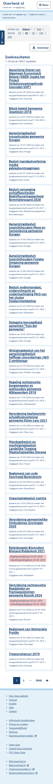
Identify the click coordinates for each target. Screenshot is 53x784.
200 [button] (10, 37)
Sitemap (13, 732)
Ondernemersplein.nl (20, 769)
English (12, 703)
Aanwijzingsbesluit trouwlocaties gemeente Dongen (26, 136)
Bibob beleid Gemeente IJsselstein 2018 (25, 110)
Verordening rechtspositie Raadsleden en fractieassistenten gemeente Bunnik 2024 (27, 590)
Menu (45, 5)
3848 (39, 681)
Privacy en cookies (18, 724)
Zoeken (13, 711)
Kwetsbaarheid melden (21, 735)
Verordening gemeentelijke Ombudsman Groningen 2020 (28, 523)
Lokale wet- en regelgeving (14, 14)
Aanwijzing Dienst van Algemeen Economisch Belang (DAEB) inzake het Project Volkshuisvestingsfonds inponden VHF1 (27, 78)
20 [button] (26, 33)
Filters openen (2, 38)
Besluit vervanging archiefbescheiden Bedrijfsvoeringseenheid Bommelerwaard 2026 (26, 195)
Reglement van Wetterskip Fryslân (28, 631)
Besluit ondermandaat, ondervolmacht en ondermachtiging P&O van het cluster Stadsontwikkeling (28, 294)
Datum (27, 29)
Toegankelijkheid (18, 728)
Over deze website (18, 696)
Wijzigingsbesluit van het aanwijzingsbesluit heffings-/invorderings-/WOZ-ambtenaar (29, 356)
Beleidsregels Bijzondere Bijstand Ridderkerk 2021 (27, 549)
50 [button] (33, 33)
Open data (14, 744)
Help (11, 707)
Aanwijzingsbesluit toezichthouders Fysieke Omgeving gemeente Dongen (26, 261)
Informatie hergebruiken (22, 720)
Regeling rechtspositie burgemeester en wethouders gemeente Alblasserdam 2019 (25, 387)
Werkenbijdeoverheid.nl (21, 773)
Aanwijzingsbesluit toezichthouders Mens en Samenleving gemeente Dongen (27, 229)
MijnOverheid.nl (17, 761)
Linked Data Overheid (20, 748)
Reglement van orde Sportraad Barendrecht (25, 475)
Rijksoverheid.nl (17, 765)
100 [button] (41, 33)
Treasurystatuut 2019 (24, 654)
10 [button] (19, 33)
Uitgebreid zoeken (37, 14)
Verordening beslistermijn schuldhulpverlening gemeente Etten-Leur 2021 (28, 417)
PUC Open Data (17, 752)
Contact (13, 699)
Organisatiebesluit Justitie (27, 498)
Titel (40, 29)
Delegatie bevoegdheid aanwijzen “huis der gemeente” (25, 325)
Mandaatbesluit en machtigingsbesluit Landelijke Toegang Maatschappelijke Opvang (27, 447)
